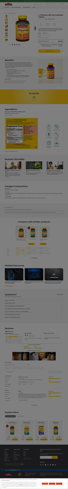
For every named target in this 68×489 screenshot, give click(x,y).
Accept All (59, 483)
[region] (34, 483)
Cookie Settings (45, 483)
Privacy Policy (21, 484)
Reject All (52, 483)
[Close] (66, 483)
